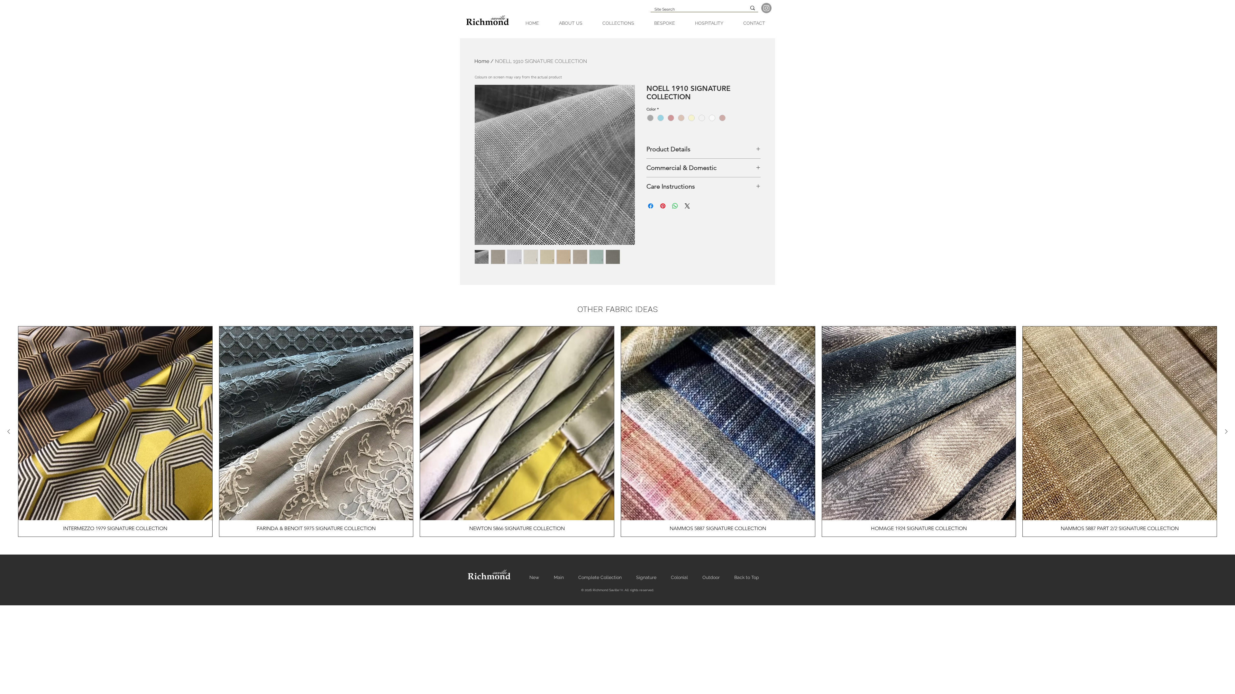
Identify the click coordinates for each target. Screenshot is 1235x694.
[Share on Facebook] (650, 206)
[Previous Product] (9, 431)
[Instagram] (766, 8)
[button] (618, 23)
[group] (617, 431)
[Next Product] (1226, 431)
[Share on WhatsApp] (675, 206)
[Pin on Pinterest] (663, 206)
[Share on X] (687, 206)
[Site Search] (752, 8)
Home (481, 61)
